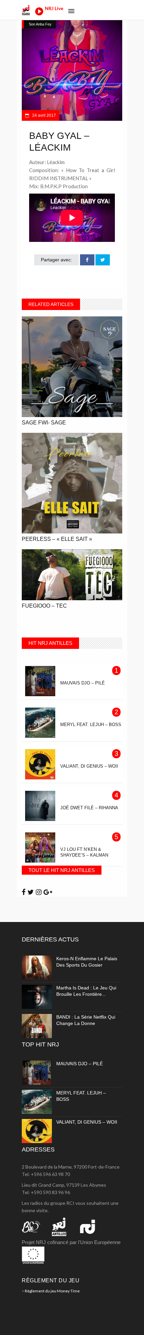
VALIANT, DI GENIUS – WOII (86, 1122)
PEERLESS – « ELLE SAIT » (57, 539)
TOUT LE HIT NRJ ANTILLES (61, 870)
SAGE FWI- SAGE (44, 422)
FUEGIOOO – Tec (44, 606)
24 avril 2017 (43, 115)
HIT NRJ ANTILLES (50, 643)
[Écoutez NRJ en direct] (39, 13)
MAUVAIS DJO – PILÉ (79, 1063)
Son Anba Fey (40, 24)
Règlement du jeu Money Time (52, 1290)
